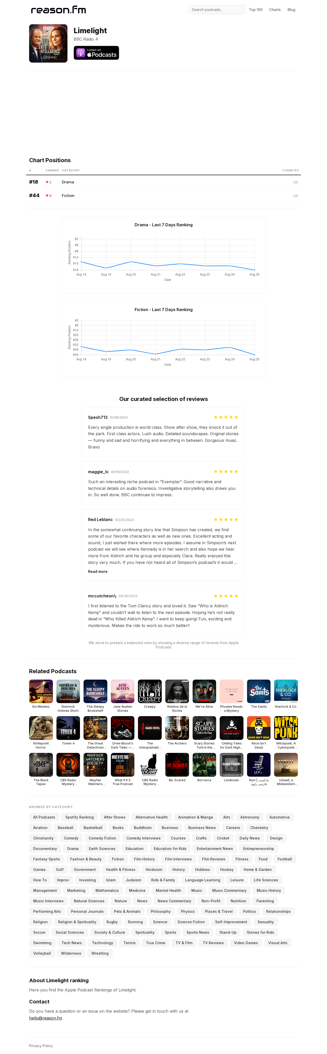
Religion (40, 922)
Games (39, 869)
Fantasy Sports (46, 859)
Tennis (129, 943)
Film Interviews (178, 859)
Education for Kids (170, 848)
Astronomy (249, 817)
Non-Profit (211, 901)
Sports (170, 932)
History (178, 869)
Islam (110, 880)
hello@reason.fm (45, 1018)
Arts (226, 817)
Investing (87, 880)
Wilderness (71, 953)
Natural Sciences (89, 901)
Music (196, 890)
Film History (144, 859)
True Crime (155, 943)
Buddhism (142, 827)
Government (85, 869)
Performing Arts (47, 911)
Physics (188, 911)
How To (40, 880)
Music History (269, 890)
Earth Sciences (102, 848)
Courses (178, 838)
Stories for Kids (260, 932)
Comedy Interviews (143, 838)
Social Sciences (70, 932)
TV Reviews (213, 943)
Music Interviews (48, 901)
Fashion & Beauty (86, 859)
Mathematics (107, 890)
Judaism (133, 880)
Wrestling (100, 953)
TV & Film (184, 943)
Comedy (71, 838)
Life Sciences (266, 880)
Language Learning (202, 880)
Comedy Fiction (102, 838)
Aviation (40, 827)
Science (160, 922)
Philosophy (161, 911)
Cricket (223, 838)
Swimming (42, 943)
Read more (98, 571)
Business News (202, 827)
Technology (102, 943)
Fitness (242, 859)
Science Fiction (191, 922)
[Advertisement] (163, 107)
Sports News (197, 932)
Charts (275, 9)
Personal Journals (87, 911)
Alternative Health (152, 817)
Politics (249, 911)
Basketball (93, 827)
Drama (68, 182)
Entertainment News (215, 848)
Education (135, 848)
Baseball (65, 827)
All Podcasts (44, 817)
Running (135, 922)
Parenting (265, 901)
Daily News (250, 838)
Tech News (72, 943)
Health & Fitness (120, 869)
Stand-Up (228, 932)
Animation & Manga (195, 817)
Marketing (76, 890)
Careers (233, 827)
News (142, 901)
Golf (60, 869)
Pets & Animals (127, 911)
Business (170, 827)
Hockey (226, 869)
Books (118, 827)
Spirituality (145, 932)
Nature (121, 901)
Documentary (45, 848)
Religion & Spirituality (77, 922)
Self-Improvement (231, 922)
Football (285, 859)
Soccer (39, 932)
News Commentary (174, 901)
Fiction (68, 195)
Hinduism (154, 869)
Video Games (246, 943)
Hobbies (202, 869)
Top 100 (256, 9)
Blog (291, 9)
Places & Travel (219, 911)
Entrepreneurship (258, 848)
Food (263, 859)
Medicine (137, 890)
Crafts (201, 838)
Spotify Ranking (79, 817)
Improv (63, 880)
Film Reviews (213, 859)
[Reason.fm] (58, 9)
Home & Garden (258, 869)
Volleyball (42, 953)
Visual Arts (277, 943)
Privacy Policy (41, 1046)
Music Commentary (229, 890)
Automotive (280, 817)
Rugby (112, 922)
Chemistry (259, 827)
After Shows (114, 817)
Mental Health (168, 890)
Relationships (278, 911)
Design (276, 838)
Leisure (237, 880)
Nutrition (238, 901)
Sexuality (266, 922)
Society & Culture (109, 932)
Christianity (43, 838)
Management (45, 890)
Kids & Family (163, 880)
